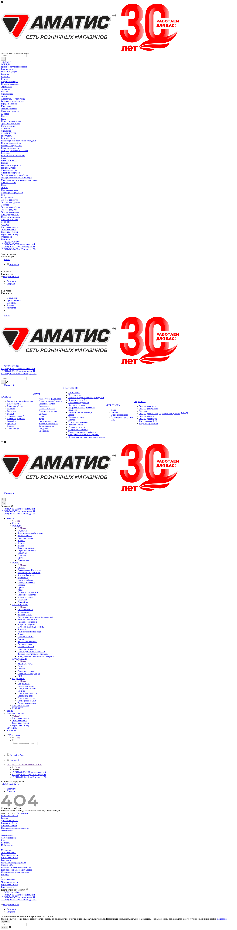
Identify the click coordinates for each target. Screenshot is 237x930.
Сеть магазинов (8, 838)
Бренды (4, 818)
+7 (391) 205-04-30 (18, 249)
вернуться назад (8, 813)
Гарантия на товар (9, 857)
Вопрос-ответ (7, 887)
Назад (17, 521)
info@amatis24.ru (11, 276)
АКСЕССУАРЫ (25, 664)
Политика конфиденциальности (16, 867)
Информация (7, 845)
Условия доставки (9, 855)
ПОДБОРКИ (23, 683)
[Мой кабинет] (2, 496)
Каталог (16, 523)
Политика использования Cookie (16, 870)
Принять (5, 922)
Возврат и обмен (9, 823)
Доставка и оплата (20, 718)
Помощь (5, 875)
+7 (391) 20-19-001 (18, 247)
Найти (4, 927)
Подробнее (222, 919)
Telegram (11, 283)
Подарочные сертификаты (13, 862)
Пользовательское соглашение (15, 828)
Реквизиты (6, 860)
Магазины (6, 850)
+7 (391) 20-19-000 (10, 242)
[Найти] (3, 59)
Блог (3, 840)
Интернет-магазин (9, 815)
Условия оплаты (8, 852)
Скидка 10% (7, 865)
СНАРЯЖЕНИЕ (25, 609)
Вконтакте (11, 281)
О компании (7, 830)
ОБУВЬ (21, 567)
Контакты (5, 843)
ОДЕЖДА (22, 530)
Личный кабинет (9, 825)
